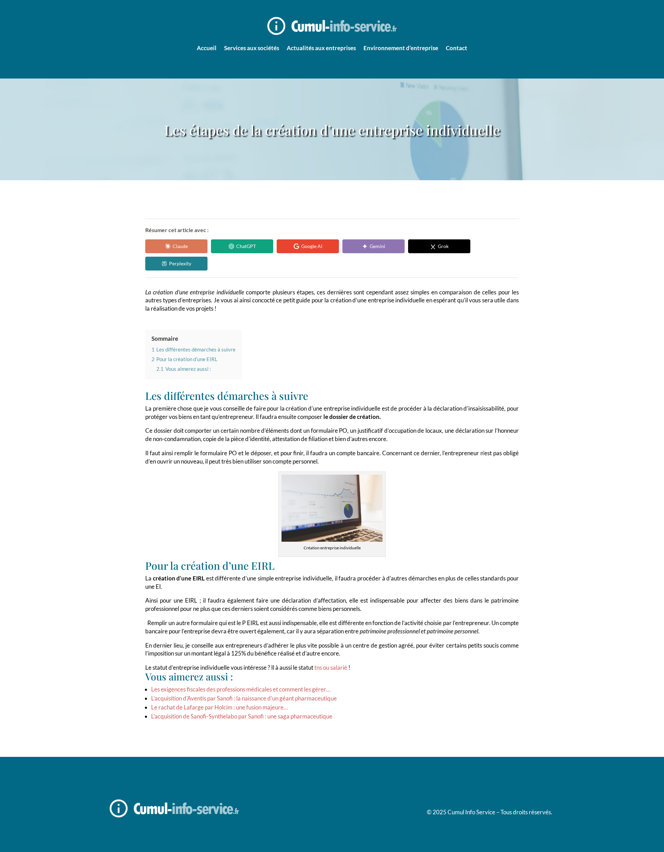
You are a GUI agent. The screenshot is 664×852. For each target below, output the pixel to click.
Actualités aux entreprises (321, 48)
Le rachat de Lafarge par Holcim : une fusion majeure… (219, 707)
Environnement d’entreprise (400, 48)
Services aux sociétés (251, 48)
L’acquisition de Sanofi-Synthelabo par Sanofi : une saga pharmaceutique (241, 716)
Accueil (206, 48)
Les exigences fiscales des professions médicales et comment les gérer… (240, 689)
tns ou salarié (330, 667)
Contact (456, 48)
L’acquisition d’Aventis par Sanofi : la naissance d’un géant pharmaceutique (244, 698)
